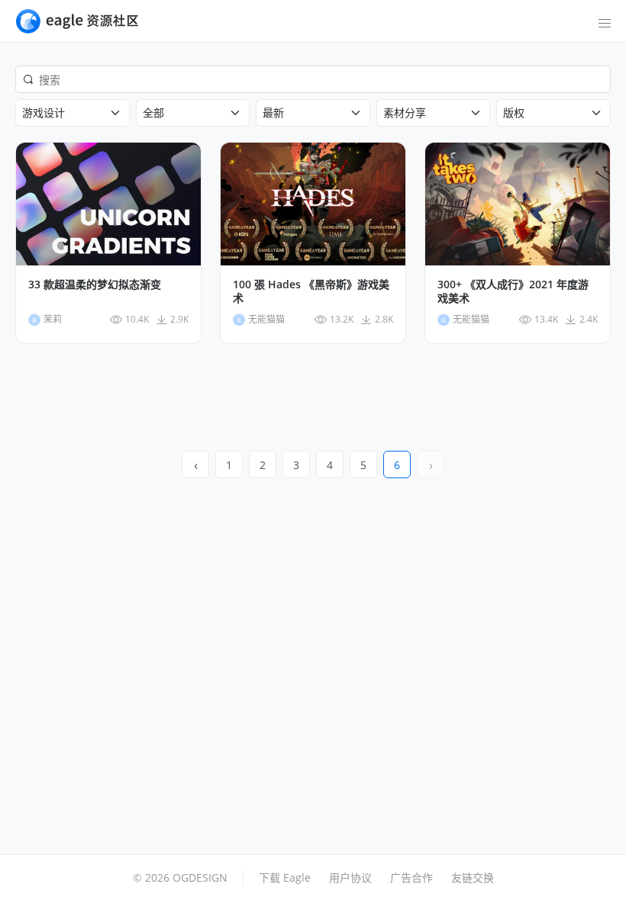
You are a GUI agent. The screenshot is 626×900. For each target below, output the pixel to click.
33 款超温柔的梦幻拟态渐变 (94, 284)
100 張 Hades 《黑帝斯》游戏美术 (311, 291)
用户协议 (350, 877)
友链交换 (472, 877)
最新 (273, 112)
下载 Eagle (285, 877)
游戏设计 (43, 112)
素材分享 (404, 112)
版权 (513, 112)
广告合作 (411, 877)
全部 (153, 112)
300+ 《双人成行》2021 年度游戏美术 (513, 291)
